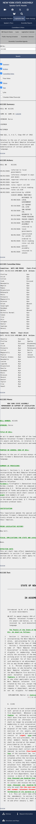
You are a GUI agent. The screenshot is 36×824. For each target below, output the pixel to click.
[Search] (22, 14)
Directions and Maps (12, 820)
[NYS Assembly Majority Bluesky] (14, 14)
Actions (5, 69)
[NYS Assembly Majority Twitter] (20, 10)
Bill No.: (2, 46)
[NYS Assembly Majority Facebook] (12, 10)
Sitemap (8, 814)
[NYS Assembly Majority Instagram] (28, 10)
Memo (5, 83)
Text (4, 88)
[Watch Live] (5, 10)
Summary (6, 64)
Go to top (2, 153)
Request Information (26, 814)
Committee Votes (8, 74)
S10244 (18, 114)
